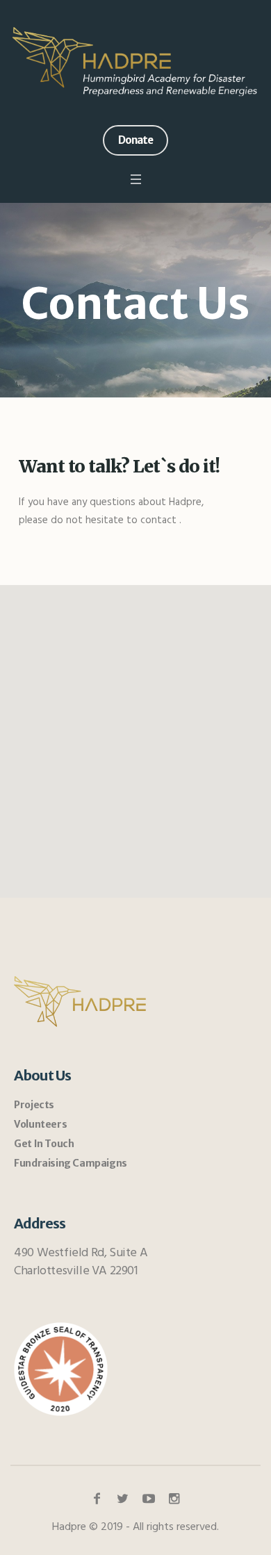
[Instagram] (174, 1498)
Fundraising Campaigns (70, 1163)
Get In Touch (44, 1143)
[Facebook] (97, 1498)
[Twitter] (123, 1498)
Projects (34, 1105)
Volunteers (40, 1124)
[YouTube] (148, 1498)
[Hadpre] (135, 61)
